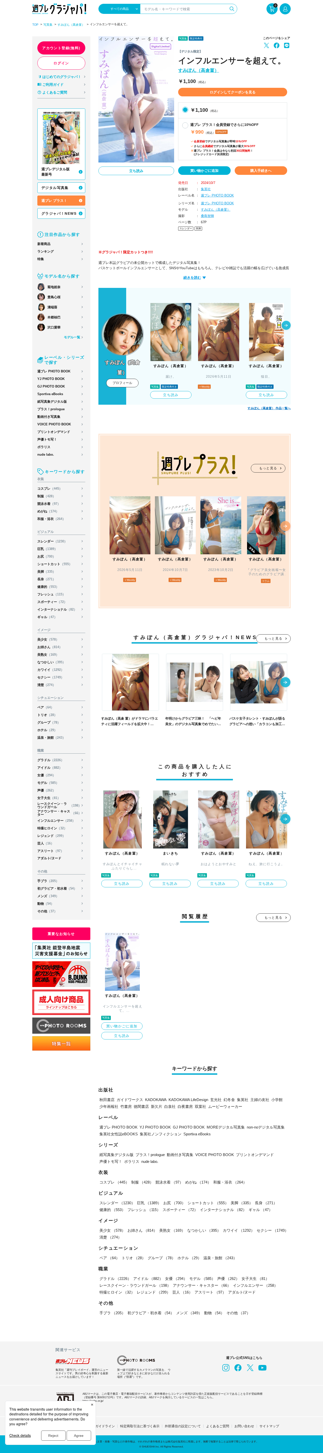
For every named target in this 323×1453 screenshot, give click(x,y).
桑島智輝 (207, 216)
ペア (45, 707)
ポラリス (43, 447)
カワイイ (50, 670)
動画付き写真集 (48, 417)
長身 (46, 579)
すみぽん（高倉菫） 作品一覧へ (269, 408)
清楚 (46, 685)
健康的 (48, 587)
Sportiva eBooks (50, 394)
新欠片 (156, 1106)
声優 (46, 790)
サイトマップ (269, 1426)
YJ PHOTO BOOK (51, 379)
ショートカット (54, 564)
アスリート (50, 851)
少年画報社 (108, 1106)
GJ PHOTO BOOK (51, 386)
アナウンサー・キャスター (59, 812)
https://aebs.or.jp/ (93, 1400)
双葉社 (200, 1106)
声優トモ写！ (47, 439)
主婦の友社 (259, 1100)
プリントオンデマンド (53, 432)
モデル (48, 783)
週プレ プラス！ (54, 201)
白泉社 (170, 1106)
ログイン (61, 63)
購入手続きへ (261, 171)
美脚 (46, 571)
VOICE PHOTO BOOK (54, 424)
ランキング (45, 251)
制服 (46, 496)
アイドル (49, 768)
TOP (35, 24)
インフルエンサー (56, 821)
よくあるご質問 (54, 92)
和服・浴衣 (51, 519)
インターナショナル (57, 609)
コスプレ (49, 488)
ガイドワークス (130, 1100)
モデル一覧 (72, 337)
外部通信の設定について (183, 1426)
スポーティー (52, 602)
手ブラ (48, 881)
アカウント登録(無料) (61, 48)
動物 (45, 904)
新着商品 (43, 244)
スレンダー (52, 541)
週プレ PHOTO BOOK (53, 371)
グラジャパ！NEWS (58, 213)
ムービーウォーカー (225, 1106)
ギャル (47, 617)
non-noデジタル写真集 (266, 1127)
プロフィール (122, 383)
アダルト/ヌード (49, 858)
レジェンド (51, 836)
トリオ (47, 715)
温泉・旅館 (51, 737)
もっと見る (268, 468)
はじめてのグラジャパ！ (61, 77)
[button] (286, 325)
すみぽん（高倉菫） (71, 24)
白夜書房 (185, 1106)
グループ (49, 722)
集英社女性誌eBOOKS (118, 1134)
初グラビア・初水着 (57, 888)
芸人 (45, 843)
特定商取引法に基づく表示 (139, 1426)
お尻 (46, 556)
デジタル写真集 (55, 188)
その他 (47, 911)
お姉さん (49, 647)
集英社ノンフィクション (160, 1134)
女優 (46, 775)
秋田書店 (107, 1100)
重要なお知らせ (61, 934)
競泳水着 (49, 504)
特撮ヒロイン (52, 828)
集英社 (206, 189)
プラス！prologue (51, 409)
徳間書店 (141, 1106)
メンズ (48, 896)
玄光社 (216, 1100)
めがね (48, 511)
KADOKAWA (156, 1100)
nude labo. (45, 454)
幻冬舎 (229, 1100)
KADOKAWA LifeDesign (188, 1100)
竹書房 (126, 1106)
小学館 (277, 1100)
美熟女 (48, 654)
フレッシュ (51, 594)
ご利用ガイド (53, 85)
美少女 (48, 639)
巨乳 (47, 549)
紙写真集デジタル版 (52, 401)
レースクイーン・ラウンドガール (59, 805)
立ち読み (136, 171)
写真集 (47, 24)
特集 (40, 259)
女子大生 (49, 798)
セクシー (50, 677)
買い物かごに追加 (204, 171)
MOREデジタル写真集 (226, 1127)
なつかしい (51, 662)
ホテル (47, 730)
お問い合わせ (244, 1426)
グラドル (50, 760)
